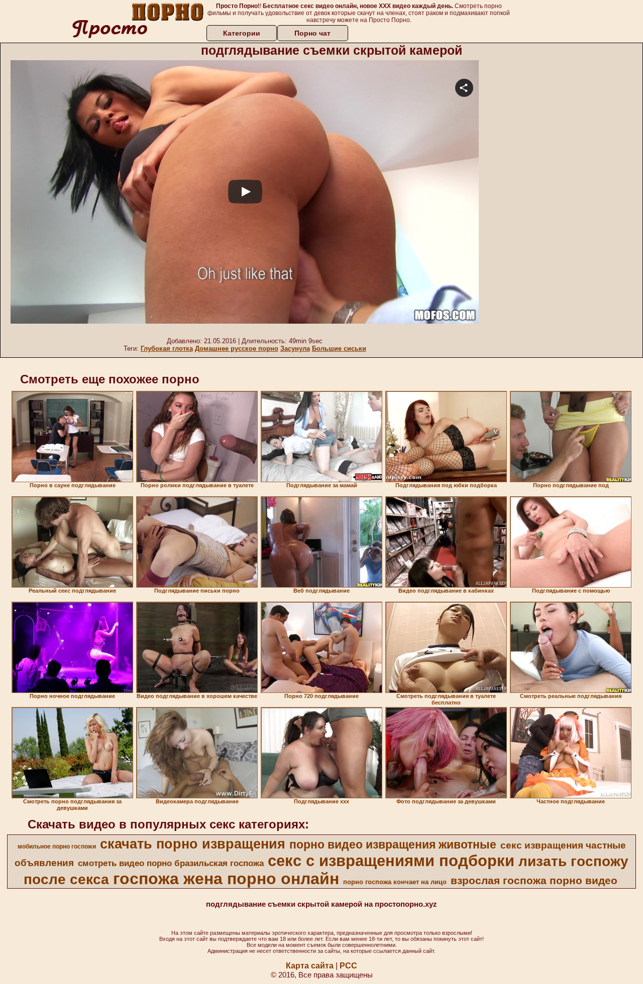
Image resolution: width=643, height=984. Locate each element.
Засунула (295, 348)
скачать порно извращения (192, 844)
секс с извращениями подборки (391, 860)
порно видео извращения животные (392, 844)
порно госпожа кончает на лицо (395, 882)
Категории (241, 33)
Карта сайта (310, 965)
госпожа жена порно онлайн (226, 879)
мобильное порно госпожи (57, 846)
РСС (348, 965)
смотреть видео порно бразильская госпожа (171, 863)
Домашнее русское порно (236, 348)
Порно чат (312, 33)
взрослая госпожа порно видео (534, 881)
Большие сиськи (339, 348)
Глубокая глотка (167, 348)
